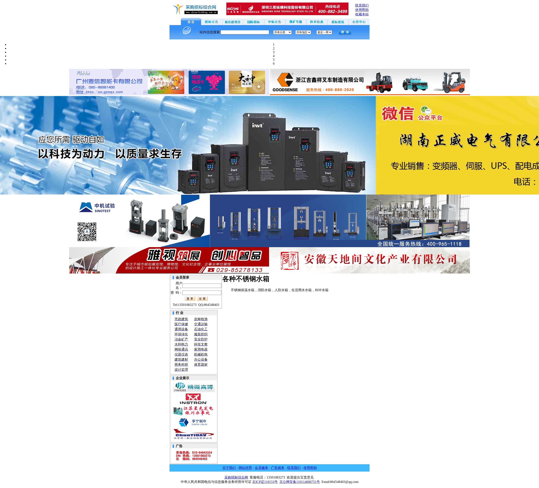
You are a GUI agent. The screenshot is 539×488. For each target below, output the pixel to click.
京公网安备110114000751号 (299, 482)
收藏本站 (362, 14)
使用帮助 (310, 467)
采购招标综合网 (236, 477)
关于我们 (229, 467)
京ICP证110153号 (265, 482)
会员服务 (261, 467)
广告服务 (277, 467)
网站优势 (245, 467)
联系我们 (294, 467)
